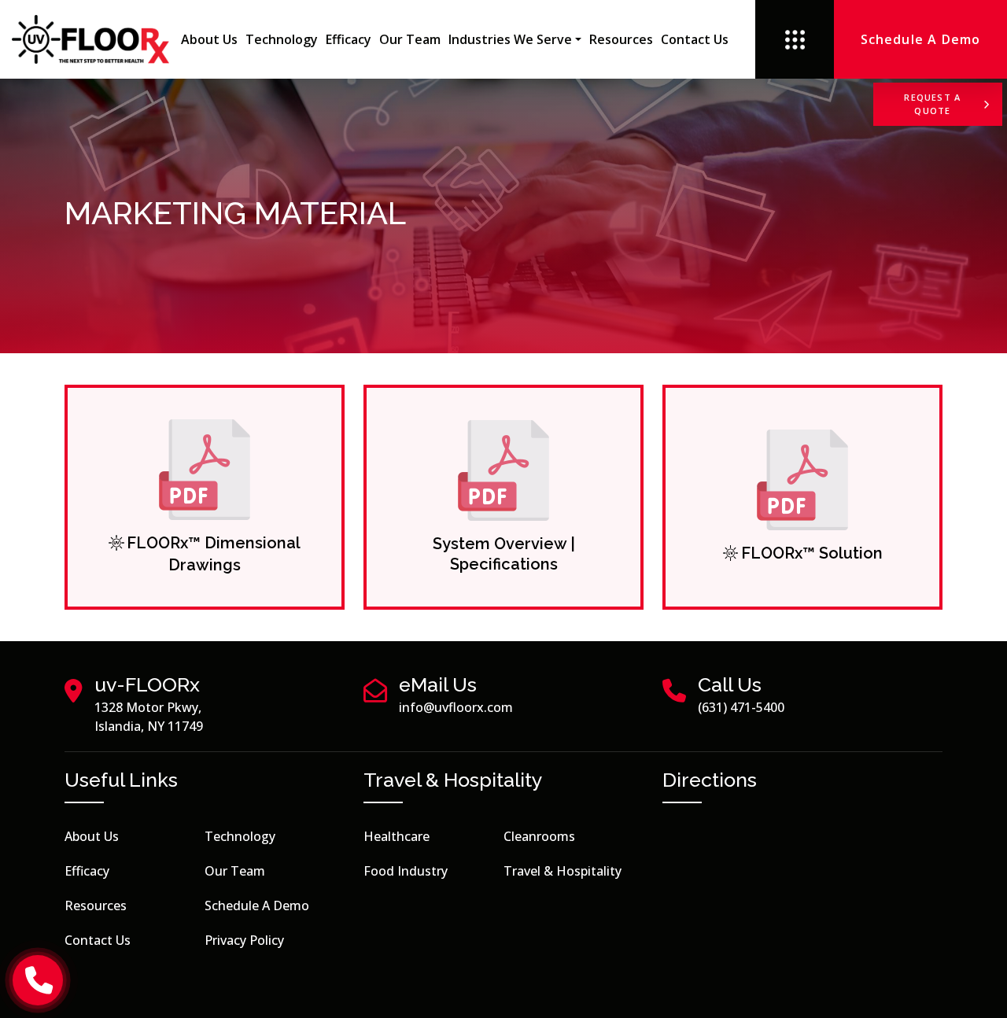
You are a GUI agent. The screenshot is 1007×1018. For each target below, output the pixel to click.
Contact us (695, 39)
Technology (281, 39)
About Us (209, 39)
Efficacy (348, 39)
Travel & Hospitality (563, 871)
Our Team (410, 39)
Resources (621, 39)
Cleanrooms (539, 836)
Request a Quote (932, 103)
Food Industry (405, 871)
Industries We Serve (510, 39)
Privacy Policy (244, 940)
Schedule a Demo (257, 905)
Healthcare (396, 836)
